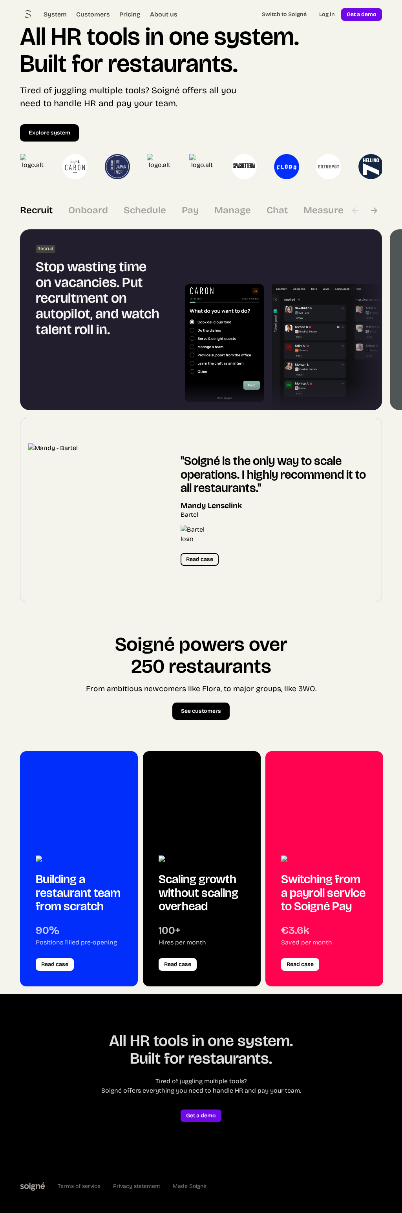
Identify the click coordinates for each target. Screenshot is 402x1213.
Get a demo (361, 14)
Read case (199, 559)
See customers (201, 711)
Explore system (49, 132)
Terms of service (79, 1186)
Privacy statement (136, 1186)
